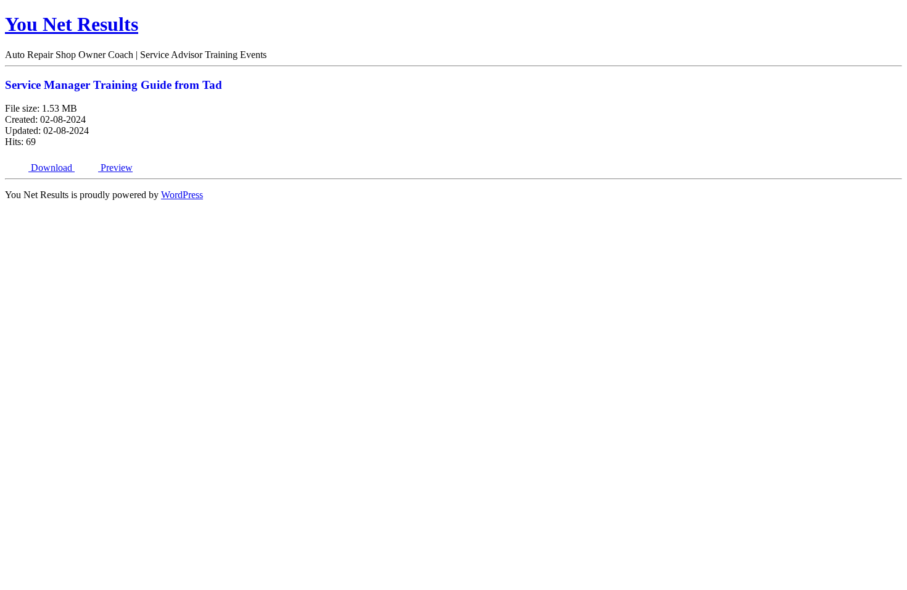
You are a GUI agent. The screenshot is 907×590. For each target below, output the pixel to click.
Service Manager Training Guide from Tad (113, 84)
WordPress (182, 194)
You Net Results (71, 24)
